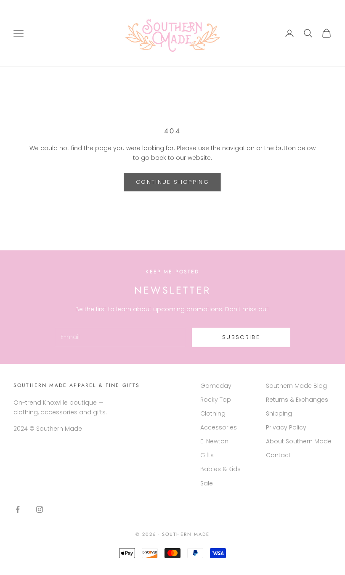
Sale (206, 483)
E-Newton (214, 441)
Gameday (215, 386)
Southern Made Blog (296, 386)
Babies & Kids (220, 469)
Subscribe (241, 337)
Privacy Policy (286, 427)
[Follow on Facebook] (17, 509)
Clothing (213, 413)
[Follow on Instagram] (39, 509)
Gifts (207, 455)
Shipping (279, 413)
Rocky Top (215, 399)
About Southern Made (299, 441)
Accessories (218, 427)
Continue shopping (172, 182)
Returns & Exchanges (297, 399)
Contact (278, 455)
